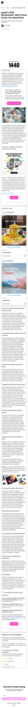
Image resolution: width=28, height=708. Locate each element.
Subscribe (14, 698)
